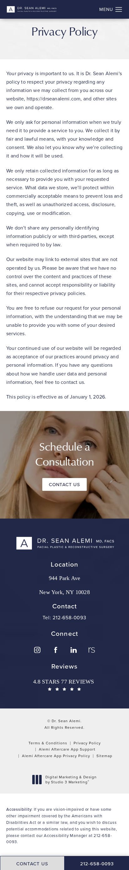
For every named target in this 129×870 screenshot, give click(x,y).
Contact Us (64, 484)
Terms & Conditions (47, 743)
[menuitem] (37, 649)
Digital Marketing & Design (71, 779)
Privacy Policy (87, 743)
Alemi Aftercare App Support (67, 749)
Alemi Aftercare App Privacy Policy (56, 755)
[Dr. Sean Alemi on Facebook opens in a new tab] (55, 649)
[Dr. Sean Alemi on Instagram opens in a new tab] (37, 649)
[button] (119, 9)
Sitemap (104, 755)
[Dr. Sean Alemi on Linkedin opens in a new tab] (73, 649)
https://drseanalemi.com (54, 98)
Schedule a (64, 453)
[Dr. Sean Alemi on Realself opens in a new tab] (91, 649)
